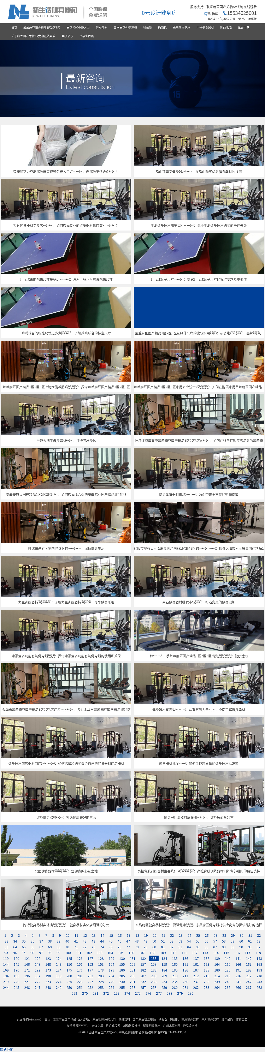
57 (215, 941)
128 (101, 958)
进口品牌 (226, 27)
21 (163, 935)
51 (163, 941)
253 (101, 987)
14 (102, 935)
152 (90, 964)
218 (259, 975)
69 (58, 946)
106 (131, 952)
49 (145, 941)
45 (111, 941)
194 (6, 975)
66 (32, 946)
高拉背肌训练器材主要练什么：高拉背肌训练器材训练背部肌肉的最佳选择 (198, 870)
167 (249, 964)
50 (154, 941)
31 (250, 935)
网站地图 (6, 1049)
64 (15, 946)
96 (32, 952)
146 (27, 964)
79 (145, 946)
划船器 (147, 27)
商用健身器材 (181, 27)
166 (238, 964)
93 (6, 952)
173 (48, 970)
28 (224, 935)
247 (37, 987)
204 (111, 975)
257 (143, 987)
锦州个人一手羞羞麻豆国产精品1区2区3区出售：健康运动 (199, 655)
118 (258, 952)
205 (122, 975)
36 (32, 941)
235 (175, 981)
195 (16, 975)
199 (58, 975)
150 (69, 964)
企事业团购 (87, 36)
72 (85, 946)
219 (6, 981)
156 (132, 964)
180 (122, 970)
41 (76, 941)
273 (116, 993)
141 (238, 958)
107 (142, 952)
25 (198, 935)
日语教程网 (113, 1025)
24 (189, 935)
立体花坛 (97, 1025)
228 (101, 981)
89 (232, 946)
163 (206, 964)
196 (27, 975)
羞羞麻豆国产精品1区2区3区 (41, 27)
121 (27, 958)
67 (41, 946)
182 (143, 970)
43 (93, 941)
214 (217, 975)
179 (111, 970)
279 (180, 993)
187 (196, 970)
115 (226, 952)
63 (6, 946)
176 (80, 970)
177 (90, 970)
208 (154, 975)
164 (217, 964)
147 (37, 964)
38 (50, 941)
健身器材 (101, 27)
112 (195, 952)
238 (206, 981)
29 (233, 935)
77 (128, 946)
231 (132, 981)
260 (175, 987)
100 (68, 952)
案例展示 (67, 36)
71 (76, 946)
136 (185, 958)
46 (119, 941)
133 (154, 958)
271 (95, 993)
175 (69, 970)
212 (196, 975)
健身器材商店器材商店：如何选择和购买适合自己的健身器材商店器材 (66, 763)
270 (85, 993)
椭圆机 (162, 27)
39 (58, 941)
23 (181, 935)
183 (154, 970)
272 (106, 993)
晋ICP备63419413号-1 (172, 1032)
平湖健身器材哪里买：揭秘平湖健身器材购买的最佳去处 (199, 225)
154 (111, 964)
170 (16, 970)
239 (217, 981)
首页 (14, 27)
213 (206, 975)
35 (24, 941)
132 (143, 958)
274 (127, 993)
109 (163, 952)
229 (111, 981)
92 (258, 946)
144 (6, 964)
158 (154, 964)
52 (171, 941)
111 (184, 952)
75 (111, 946)
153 (101, 964)
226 (80, 981)
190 (227, 970)
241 (238, 981)
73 (93, 946)
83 (180, 946)
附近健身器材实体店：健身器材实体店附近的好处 (66, 924)
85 (198, 946)
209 (164, 975)
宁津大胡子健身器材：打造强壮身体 (66, 440)
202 (90, 975)
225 (69, 981)
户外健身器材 (205, 27)
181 (132, 970)
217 (249, 975)
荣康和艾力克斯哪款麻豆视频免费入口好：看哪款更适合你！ (66, 171)
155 (122, 964)
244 (6, 987)
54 (189, 941)
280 (190, 993)
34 (15, 941)
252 (90, 987)
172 (37, 970)
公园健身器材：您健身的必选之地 (66, 870)
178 (101, 970)
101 (78, 952)
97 (41, 952)
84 (189, 946)
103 (99, 952)
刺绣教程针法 (131, 1025)
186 (185, 970)
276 (148, 993)
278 (169, 993)
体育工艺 (243, 27)
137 (196, 958)
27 (215, 935)
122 (37, 958)
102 (89, 952)
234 (164, 981)
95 (23, 952)
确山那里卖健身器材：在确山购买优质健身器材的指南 (199, 171)
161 (185, 964)
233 (154, 981)
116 (237, 952)
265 (227, 987)
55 (198, 941)
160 (175, 964)
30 (241, 935)
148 (48, 964)
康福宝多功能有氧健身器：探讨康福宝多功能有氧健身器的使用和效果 (66, 655)
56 (206, 941)
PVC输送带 (190, 1025)
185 (175, 970)
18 (137, 935)
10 (68, 935)
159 (164, 964)
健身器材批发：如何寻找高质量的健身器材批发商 (198, 763)
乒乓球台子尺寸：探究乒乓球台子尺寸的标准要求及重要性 (199, 279)
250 (69, 987)
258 (154, 987)
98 (50, 952)
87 (215, 946)
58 (224, 941)
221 (27, 981)
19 (146, 935)
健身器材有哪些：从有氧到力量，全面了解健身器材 (198, 709)
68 (50, 946)
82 (171, 946)
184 (164, 970)
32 (259, 935)
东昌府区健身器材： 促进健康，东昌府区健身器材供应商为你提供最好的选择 (198, 924)
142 (249, 958)
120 (16, 958)
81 (163, 946)
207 (143, 975)
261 (185, 987)
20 (155, 935)
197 (37, 975)
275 (138, 993)
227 (90, 981)
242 (249, 981)
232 (143, 981)
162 (196, 964)
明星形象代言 (151, 1025)
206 (132, 975)
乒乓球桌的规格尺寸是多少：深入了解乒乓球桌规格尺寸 (66, 279)
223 (48, 981)
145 (16, 964)
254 (111, 987)
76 (119, 946)
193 (259, 970)
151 (80, 964)
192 (249, 970)
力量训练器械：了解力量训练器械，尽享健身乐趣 (66, 601)
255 (122, 987)
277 (159, 993)
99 (58, 952)
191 (238, 970)
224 (58, 981)
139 (217, 958)
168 (259, 964)
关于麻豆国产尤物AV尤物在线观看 (33, 36)
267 (249, 987)
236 (185, 981)
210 (175, 975)
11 (76, 935)
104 (110, 952)
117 (247, 952)
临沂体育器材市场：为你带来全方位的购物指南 (198, 494)
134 (164, 958)
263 (206, 987)
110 (173, 952)
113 (205, 952)
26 (207, 935)
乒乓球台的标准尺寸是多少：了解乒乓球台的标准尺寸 (66, 332)
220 (16, 981)
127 (90, 958)
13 (94, 935)
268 (259, 987)
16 (120, 935)
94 (15, 952)
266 (238, 987)
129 (111, 958)
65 (24, 946)
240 (227, 981)
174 (58, 970)
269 (74, 993)
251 (80, 987)
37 (41, 941)
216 (238, 975)
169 (6, 970)
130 (122, 958)
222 (37, 981)
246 (27, 987)
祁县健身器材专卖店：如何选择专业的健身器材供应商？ (66, 225)
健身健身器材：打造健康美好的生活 (66, 817)
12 (85, 935)
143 (259, 958)
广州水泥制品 (172, 1025)
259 (164, 987)
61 (250, 941)
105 (121, 952)
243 (259, 981)
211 (185, 975)
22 (172, 935)
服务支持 (197, 6)
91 (250, 946)
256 (132, 987)
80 (154, 946)
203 (101, 975)
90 (241, 946)
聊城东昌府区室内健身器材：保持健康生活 (66, 548)
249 (58, 987)
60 (241, 941)
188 (206, 970)
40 (67, 941)
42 (85, 941)
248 (48, 987)
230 (122, 981)
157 (143, 964)
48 (137, 941)
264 (217, 987)
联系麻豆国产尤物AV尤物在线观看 (231, 6)
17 (128, 935)
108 (152, 952)
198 (48, 975)
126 (80, 958)
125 (69, 958)
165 (227, 964)
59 (232, 941)
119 (6, 958)
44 (102, 941)
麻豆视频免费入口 (78, 27)
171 (27, 970)
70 (67, 946)
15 (111, 935)
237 (196, 981)
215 (227, 975)
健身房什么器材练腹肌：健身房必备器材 (199, 817)
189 (217, 970)
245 (16, 987)
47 (128, 941)
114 (216, 952)
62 (258, 941)
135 (175, 958)
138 (206, 958)
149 (58, 964)
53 (180, 941)
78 (137, 946)
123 (48, 958)
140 (227, 958)
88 (224, 946)
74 (102, 946)
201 (80, 975)
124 (58, 958)
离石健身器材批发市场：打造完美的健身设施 (198, 601)
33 (6, 941)
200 (69, 975)
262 (196, 987)
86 (206, 946)
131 (132, 958)
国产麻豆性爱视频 (125, 27)
